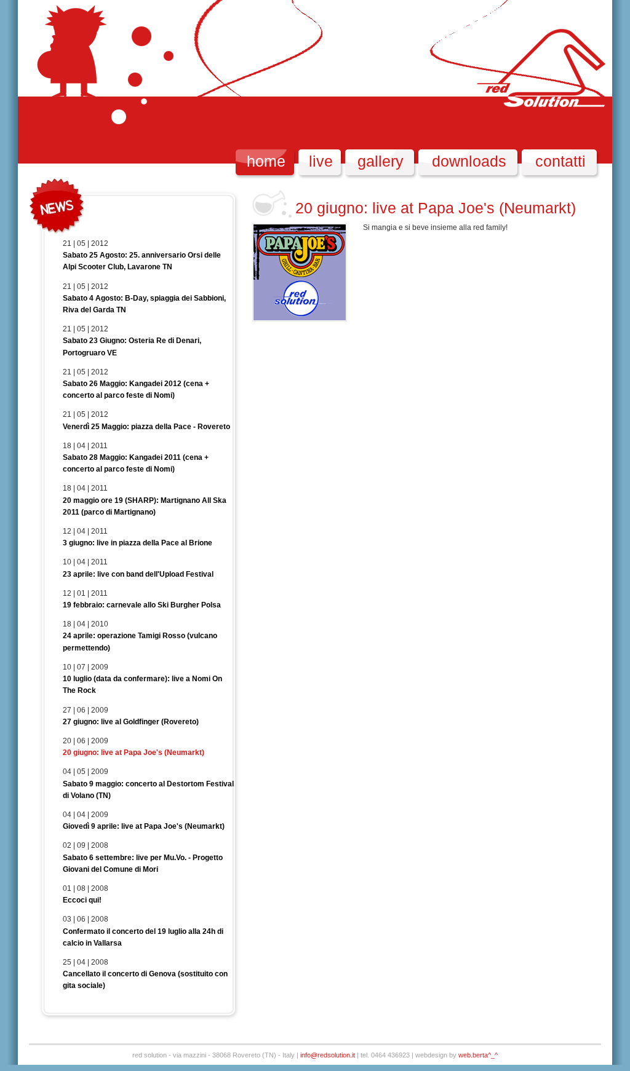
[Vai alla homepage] (72, 82)
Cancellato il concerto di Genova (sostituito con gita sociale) (145, 980)
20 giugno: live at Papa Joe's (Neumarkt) (133, 752)
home (266, 161)
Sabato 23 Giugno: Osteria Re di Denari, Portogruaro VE (132, 346)
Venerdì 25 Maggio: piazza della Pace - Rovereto (146, 426)
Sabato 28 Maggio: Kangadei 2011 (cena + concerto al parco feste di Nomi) (136, 463)
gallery (380, 161)
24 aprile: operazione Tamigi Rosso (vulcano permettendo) (140, 641)
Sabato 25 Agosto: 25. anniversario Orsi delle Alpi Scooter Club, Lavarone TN (142, 261)
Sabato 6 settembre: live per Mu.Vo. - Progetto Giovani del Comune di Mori (143, 863)
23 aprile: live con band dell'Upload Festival (138, 574)
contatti (560, 161)
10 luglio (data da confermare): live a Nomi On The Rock (142, 684)
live (321, 161)
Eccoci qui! (82, 900)
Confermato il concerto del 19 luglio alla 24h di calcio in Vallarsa (143, 937)
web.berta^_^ (478, 1055)
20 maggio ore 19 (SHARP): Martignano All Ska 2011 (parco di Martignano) (144, 506)
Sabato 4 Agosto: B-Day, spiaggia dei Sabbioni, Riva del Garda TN (144, 304)
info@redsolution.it (327, 1055)
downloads (469, 161)
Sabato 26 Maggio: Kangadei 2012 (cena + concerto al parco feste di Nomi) (136, 389)
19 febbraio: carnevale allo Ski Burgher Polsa (142, 605)
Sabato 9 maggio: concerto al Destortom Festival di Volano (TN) (148, 790)
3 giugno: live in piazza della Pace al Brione (137, 543)
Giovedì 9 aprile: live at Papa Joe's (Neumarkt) (144, 826)
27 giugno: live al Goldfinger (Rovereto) (131, 721)
